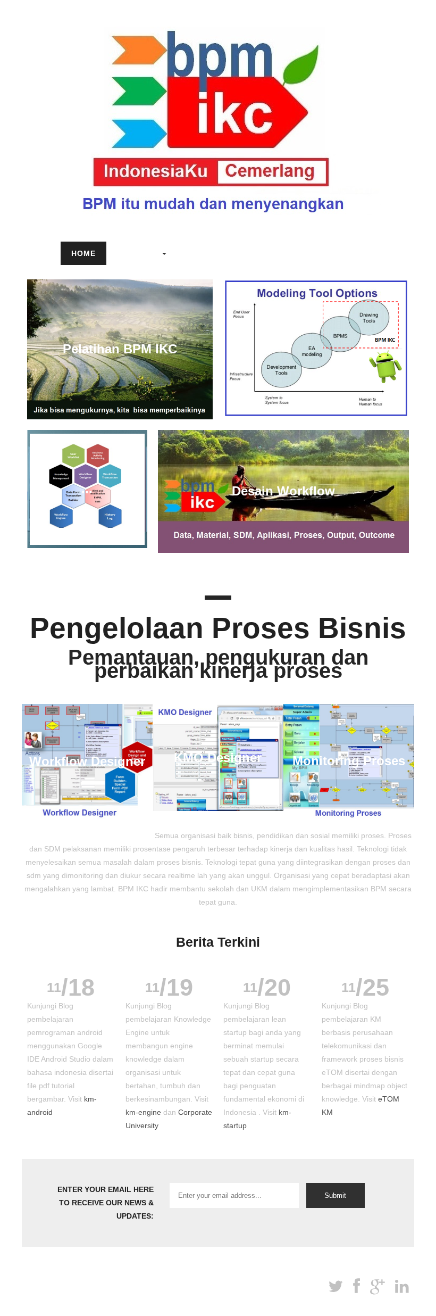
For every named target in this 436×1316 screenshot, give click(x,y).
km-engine (143, 1112)
